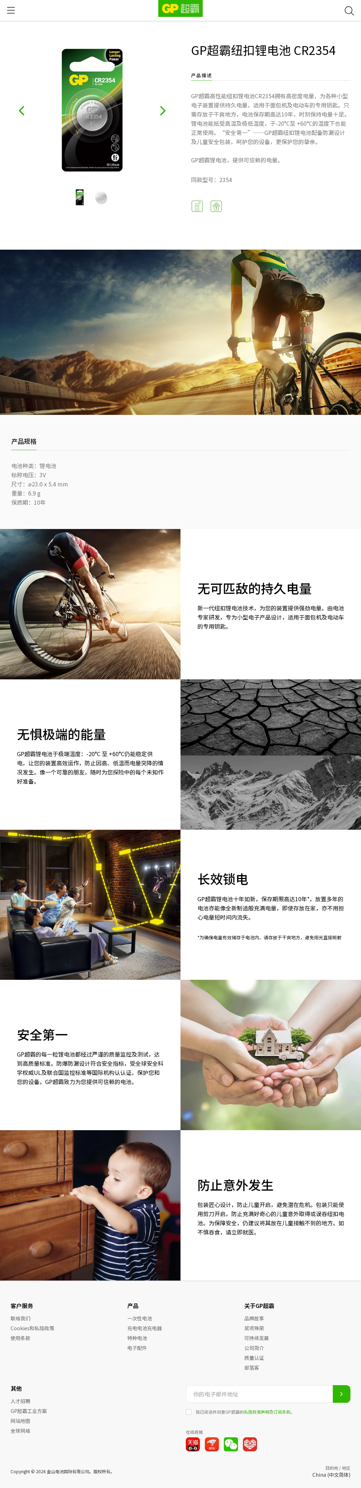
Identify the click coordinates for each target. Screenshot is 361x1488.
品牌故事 (254, 1318)
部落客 (251, 1367)
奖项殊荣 (254, 1328)
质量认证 (254, 1357)
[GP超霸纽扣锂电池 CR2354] (79, 197)
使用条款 (20, 1337)
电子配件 (137, 1347)
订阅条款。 (284, 1412)
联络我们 (20, 1318)
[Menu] (11, 10)
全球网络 (20, 1430)
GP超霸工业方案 (29, 1410)
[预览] (21, 110)
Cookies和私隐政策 (32, 1328)
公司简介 (254, 1347)
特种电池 (137, 1337)
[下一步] (162, 110)
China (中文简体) (331, 1474)
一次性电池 (139, 1318)
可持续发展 (256, 1337)
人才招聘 (20, 1401)
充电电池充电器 (144, 1328)
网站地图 (20, 1420)
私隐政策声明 (256, 1412)
